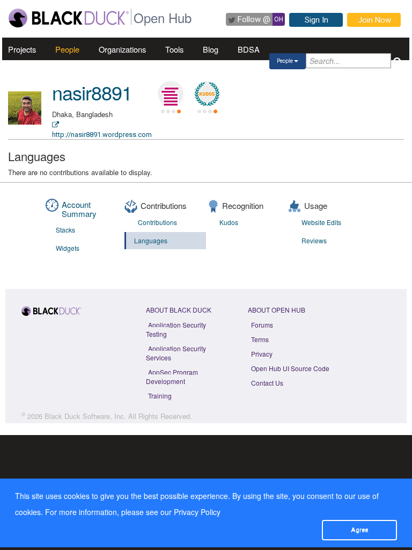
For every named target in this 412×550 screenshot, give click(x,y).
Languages (150, 240)
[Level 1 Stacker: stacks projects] (170, 94)
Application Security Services (176, 353)
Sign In (316, 20)
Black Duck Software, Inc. (85, 416)
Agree (359, 529)
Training (160, 395)
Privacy (262, 353)
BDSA (249, 49)
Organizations (122, 49)
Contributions (157, 222)
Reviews (314, 240)
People (67, 49)
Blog (210, 49)
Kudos (228, 222)
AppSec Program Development (172, 376)
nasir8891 (92, 92)
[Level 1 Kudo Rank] (207, 94)
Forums (262, 324)
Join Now (374, 20)
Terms (260, 339)
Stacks (65, 229)
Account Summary (79, 209)
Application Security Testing (176, 329)
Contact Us (267, 382)
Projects (22, 49)
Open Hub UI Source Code (290, 368)
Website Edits (321, 222)
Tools (174, 49)
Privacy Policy (197, 511)
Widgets (67, 247)
